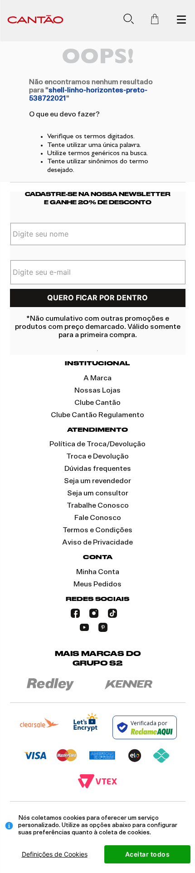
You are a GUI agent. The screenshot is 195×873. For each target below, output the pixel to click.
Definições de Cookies (55, 854)
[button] (132, 20)
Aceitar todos (147, 854)
